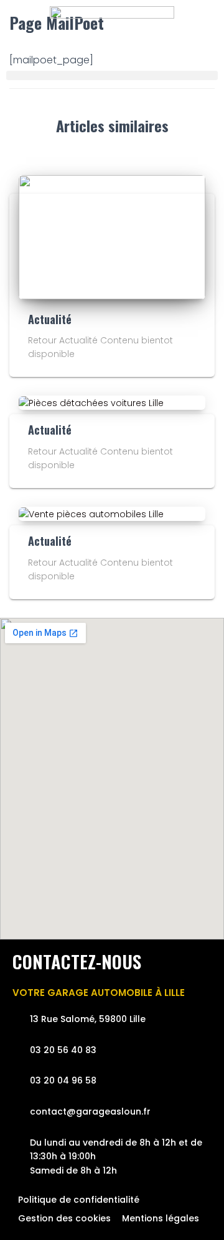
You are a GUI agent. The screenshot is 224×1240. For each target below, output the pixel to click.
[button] (112, 75)
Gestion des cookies (64, 1218)
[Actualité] (112, 236)
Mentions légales (160, 1218)
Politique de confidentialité (78, 1199)
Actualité (50, 319)
